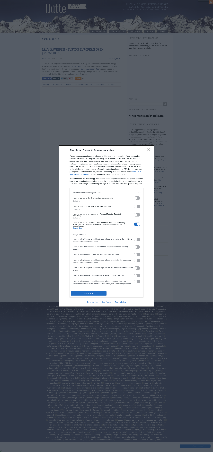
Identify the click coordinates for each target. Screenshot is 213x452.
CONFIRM (88, 293)
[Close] (149, 150)
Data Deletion (92, 302)
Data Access (106, 302)
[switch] (137, 198)
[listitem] (106, 192)
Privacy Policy (120, 302)
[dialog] (106, 226)
